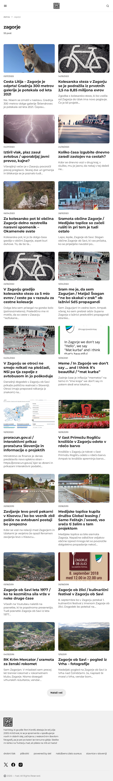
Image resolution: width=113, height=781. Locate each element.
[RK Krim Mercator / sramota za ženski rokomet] (29, 636)
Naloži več (56, 692)
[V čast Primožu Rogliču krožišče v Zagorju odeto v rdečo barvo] (83, 414)
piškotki (24, 753)
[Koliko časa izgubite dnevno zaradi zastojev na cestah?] (83, 129)
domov (7, 17)
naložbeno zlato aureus (69, 753)
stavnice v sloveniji (96, 753)
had (28, 743)
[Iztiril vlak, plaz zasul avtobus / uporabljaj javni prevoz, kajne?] (29, 129)
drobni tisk (9, 753)
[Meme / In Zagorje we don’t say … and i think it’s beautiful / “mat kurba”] (83, 340)
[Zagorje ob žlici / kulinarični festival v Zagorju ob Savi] (83, 566)
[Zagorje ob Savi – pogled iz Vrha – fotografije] (83, 636)
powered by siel (42, 753)
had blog (8, 729)
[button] (5, 6)
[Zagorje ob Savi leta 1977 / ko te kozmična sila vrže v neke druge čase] (29, 566)
